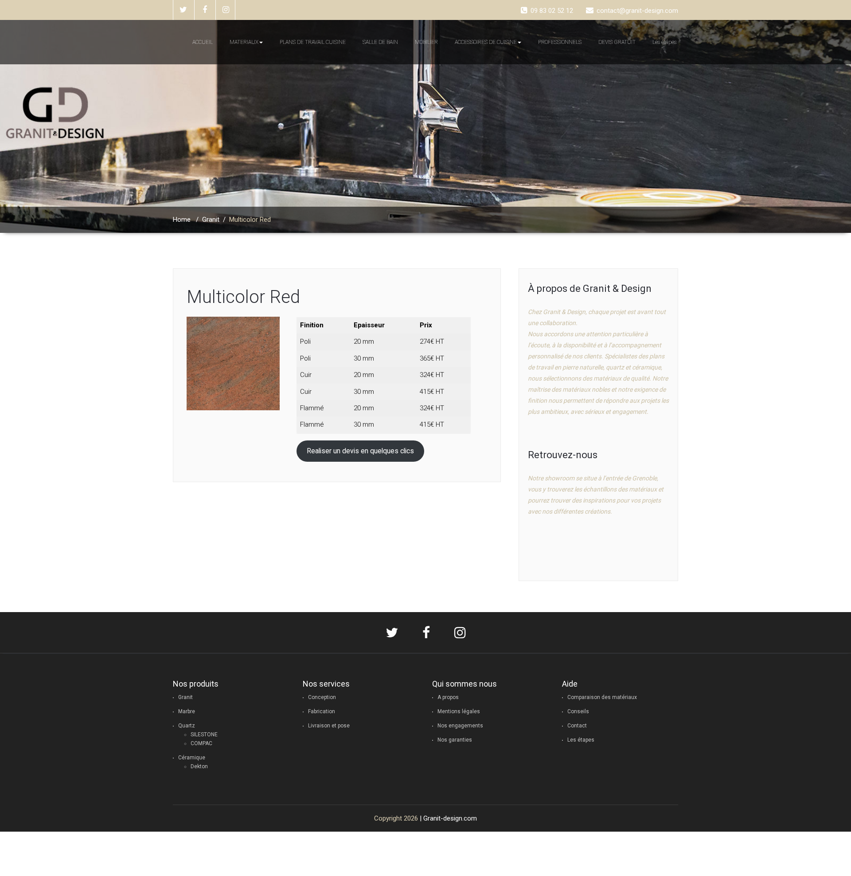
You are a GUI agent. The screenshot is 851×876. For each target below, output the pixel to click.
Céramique (191, 757)
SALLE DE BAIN (380, 42)
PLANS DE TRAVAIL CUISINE (313, 42)
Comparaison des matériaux (602, 697)
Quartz (186, 726)
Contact (577, 726)
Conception (322, 697)
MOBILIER (426, 42)
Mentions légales (458, 711)
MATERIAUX (244, 42)
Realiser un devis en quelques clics (360, 451)
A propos (448, 697)
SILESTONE (204, 734)
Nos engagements (460, 726)
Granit (210, 220)
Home (182, 220)
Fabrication (321, 711)
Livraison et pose (329, 726)
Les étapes (664, 42)
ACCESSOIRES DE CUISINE (486, 42)
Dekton (199, 766)
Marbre (186, 711)
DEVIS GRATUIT (617, 42)
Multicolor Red (243, 297)
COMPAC (201, 743)
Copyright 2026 (396, 818)
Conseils (578, 711)
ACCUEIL (202, 42)
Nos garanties (454, 740)
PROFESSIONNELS (560, 42)
